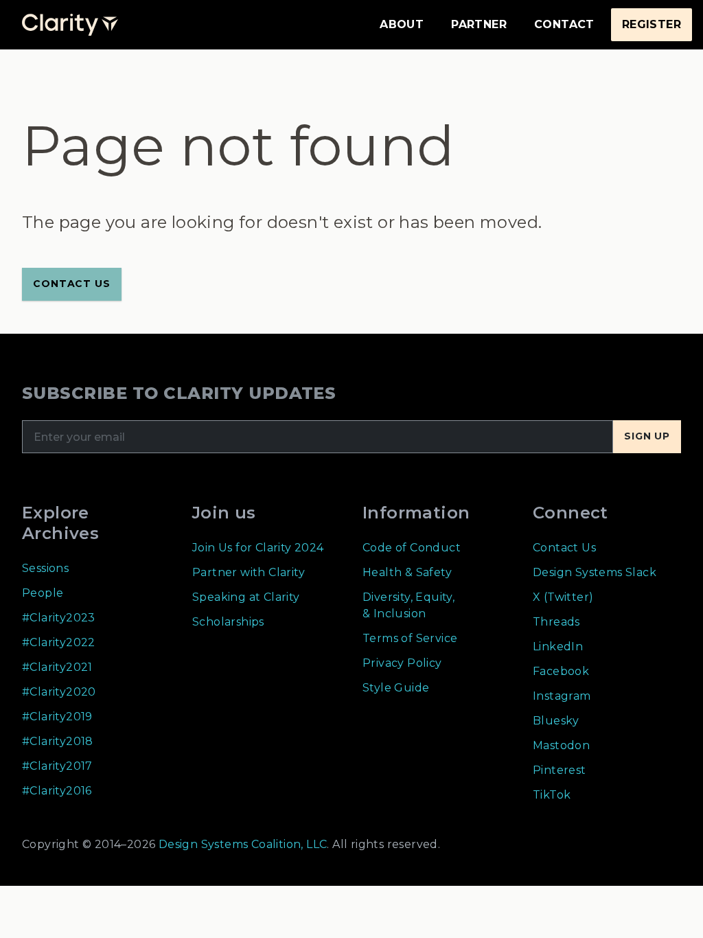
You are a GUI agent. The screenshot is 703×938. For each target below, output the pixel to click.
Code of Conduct (411, 547)
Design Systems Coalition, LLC (241, 844)
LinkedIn (558, 646)
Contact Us (564, 547)
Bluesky (556, 720)
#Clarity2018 (57, 741)
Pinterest (559, 770)
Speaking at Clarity (246, 597)
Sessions (45, 568)
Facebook (561, 671)
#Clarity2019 (57, 716)
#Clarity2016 (57, 790)
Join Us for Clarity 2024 (258, 547)
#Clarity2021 (57, 667)
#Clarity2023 (58, 617)
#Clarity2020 (59, 691)
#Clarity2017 (57, 766)
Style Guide (395, 687)
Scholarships (228, 621)
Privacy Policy (402, 663)
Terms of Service (409, 638)
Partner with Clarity (248, 572)
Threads (556, 621)
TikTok (552, 794)
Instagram (562, 695)
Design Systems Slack (594, 572)
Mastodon (561, 745)
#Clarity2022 (58, 642)
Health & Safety (407, 572)
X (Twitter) (563, 597)
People (42, 592)
